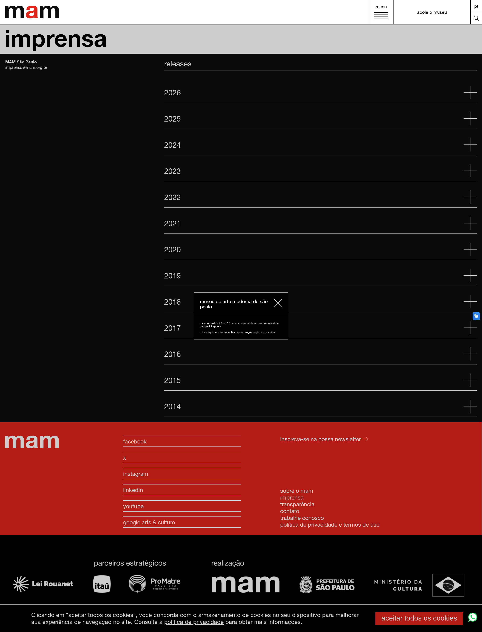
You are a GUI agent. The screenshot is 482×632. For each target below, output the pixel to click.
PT (476, 6)
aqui (210, 332)
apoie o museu (432, 12)
